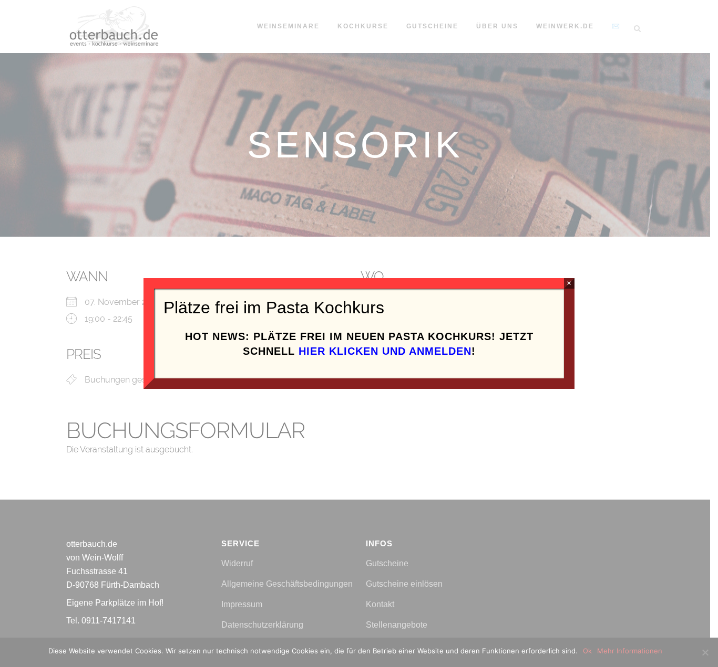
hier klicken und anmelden (385, 351)
